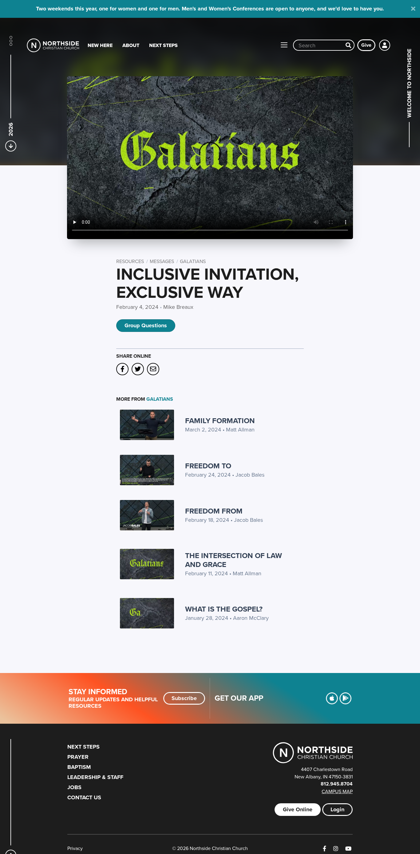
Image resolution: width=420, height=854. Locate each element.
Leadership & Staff (95, 777)
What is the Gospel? (224, 609)
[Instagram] (335, 848)
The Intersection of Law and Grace (233, 560)
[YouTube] (348, 848)
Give (366, 45)
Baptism (79, 767)
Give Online (297, 809)
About (130, 45)
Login (337, 809)
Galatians (193, 261)
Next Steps (163, 45)
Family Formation (220, 420)
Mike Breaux (178, 307)
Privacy (75, 848)
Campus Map (337, 791)
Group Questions (146, 325)
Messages (162, 261)
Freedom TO (208, 465)
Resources (130, 261)
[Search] (348, 45)
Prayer (78, 757)
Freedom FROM (214, 511)
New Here (100, 45)
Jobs (74, 787)
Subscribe (184, 698)
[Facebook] (324, 848)
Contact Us (84, 797)
